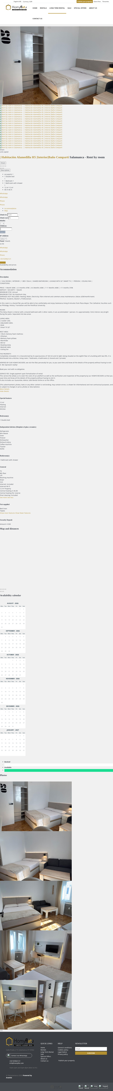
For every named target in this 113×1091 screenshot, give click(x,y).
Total (2, 241)
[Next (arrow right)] (3, 168)
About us (93, 8)
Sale (69, 8)
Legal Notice (62, 1052)
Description (5, 170)
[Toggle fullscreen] (3, 589)
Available (8, 767)
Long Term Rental (57, 8)
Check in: (3, 215)
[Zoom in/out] (5, 589)
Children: (3, 226)
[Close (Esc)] (1, 589)
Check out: (4, 218)
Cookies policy (63, 1050)
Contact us (37, 19)
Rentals (43, 8)
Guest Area (97, 1)
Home (35, 8)
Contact (3, 263)
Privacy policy (63, 1054)
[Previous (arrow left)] (1, 168)
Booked (7, 762)
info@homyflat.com (16, 1063)
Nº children (4, 236)
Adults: (2, 221)
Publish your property (84, 1)
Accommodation (10, 208)
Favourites (106, 1)
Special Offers (80, 8)
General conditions (65, 1048)
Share (3, 163)
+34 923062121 (14, 1061)
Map (6, 211)
